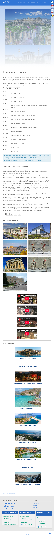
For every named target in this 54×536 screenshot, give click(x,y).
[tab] (28, 17)
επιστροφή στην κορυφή (9, 493)
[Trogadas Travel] (6, 2)
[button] (15, 231)
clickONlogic (13, 532)
